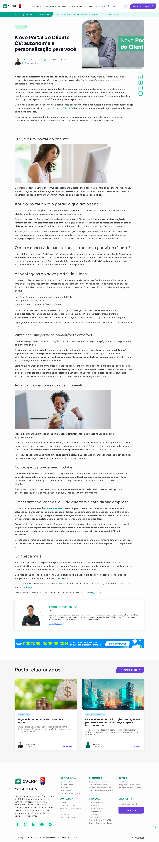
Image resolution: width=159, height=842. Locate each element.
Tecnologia (44, 15)
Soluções (35, 6)
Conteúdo (91, 6)
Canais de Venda (68, 817)
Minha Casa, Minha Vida (100, 788)
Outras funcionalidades (100, 823)
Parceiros (64, 814)
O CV (101, 6)
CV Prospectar (96, 803)
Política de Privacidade (130, 788)
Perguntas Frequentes (129, 785)
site (58, 578)
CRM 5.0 (64, 788)
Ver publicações (56, 624)
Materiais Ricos (67, 805)
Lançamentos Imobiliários (102, 790)
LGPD (121, 782)
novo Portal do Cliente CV (60, 108)
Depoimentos (66, 785)
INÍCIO (17, 15)
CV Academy (66, 790)
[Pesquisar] (125, 6)
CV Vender (94, 805)
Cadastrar (131, 810)
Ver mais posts (129, 670)
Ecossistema (48, 6)
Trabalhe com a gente (70, 793)
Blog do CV (95, 592)
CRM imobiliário (54, 508)
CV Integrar (94, 814)
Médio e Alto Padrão (99, 782)
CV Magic (93, 817)
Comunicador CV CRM (100, 820)
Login (112, 6)
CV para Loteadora (98, 785)
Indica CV (81, 6)
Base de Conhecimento (71, 808)
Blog (73, 6)
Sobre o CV (65, 782)
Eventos (63, 803)
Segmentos (63, 6)
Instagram (28, 587)
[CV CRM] (12, 6)
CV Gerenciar (95, 811)
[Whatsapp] (154, 827)
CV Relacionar (96, 808)
